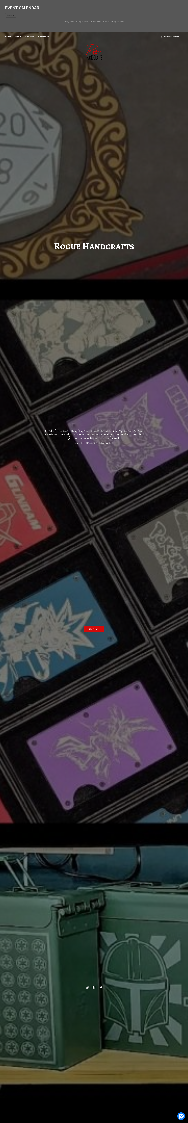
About (18, 36)
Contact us (43, 36)
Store (8, 36)
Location (29, 36)
